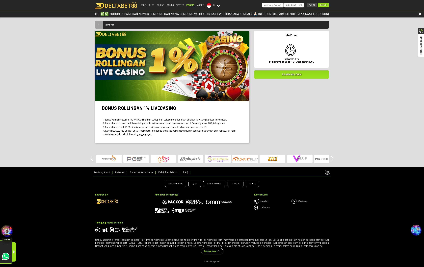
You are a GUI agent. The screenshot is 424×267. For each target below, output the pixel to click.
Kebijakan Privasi (167, 172)
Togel (144, 5)
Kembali (109, 24)
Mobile (200, 5)
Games (170, 5)
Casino (160, 5)
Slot (151, 5)
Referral (119, 172)
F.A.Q (185, 172)
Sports (180, 5)
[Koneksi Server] (7, 231)
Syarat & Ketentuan (141, 172)
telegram (265, 207)
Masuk (312, 5)
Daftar (323, 5)
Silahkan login (291, 74)
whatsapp (303, 201)
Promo (190, 5)
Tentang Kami (102, 172)
